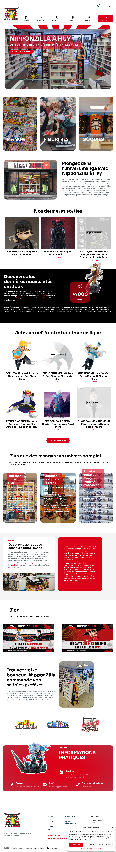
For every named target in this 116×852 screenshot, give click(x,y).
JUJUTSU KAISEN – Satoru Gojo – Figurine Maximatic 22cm (58, 376)
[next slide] (108, 726)
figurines (19, 496)
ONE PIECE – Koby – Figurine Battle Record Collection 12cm (94, 376)
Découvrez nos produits (21, 51)
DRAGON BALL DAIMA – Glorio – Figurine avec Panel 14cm (58, 424)
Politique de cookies (86, 848)
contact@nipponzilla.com (60, 838)
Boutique (51, 826)
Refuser (91, 844)
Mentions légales (97, 848)
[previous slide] (7, 726)
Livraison (67, 819)
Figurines (51, 824)
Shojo (18, 298)
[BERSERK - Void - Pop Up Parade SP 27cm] (58, 240)
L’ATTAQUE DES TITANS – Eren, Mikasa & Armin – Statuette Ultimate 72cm (94, 254)
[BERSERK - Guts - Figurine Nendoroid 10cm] (22, 239)
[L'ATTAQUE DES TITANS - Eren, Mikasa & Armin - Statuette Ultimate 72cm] (94, 241)
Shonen (42, 296)
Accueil (50, 816)
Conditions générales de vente (70, 822)
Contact (51, 829)
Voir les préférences (106, 844)
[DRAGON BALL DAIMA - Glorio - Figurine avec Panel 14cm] (58, 406)
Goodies (51, 821)
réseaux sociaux (81, 570)
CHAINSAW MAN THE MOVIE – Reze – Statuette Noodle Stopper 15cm (94, 424)
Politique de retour (70, 816)
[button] (112, 828)
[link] (28, 638)
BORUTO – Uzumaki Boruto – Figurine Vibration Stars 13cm (22, 376)
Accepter (76, 844)
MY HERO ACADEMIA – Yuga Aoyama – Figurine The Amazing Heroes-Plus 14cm (22, 424)
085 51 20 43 (54, 836)
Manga (50, 819)
